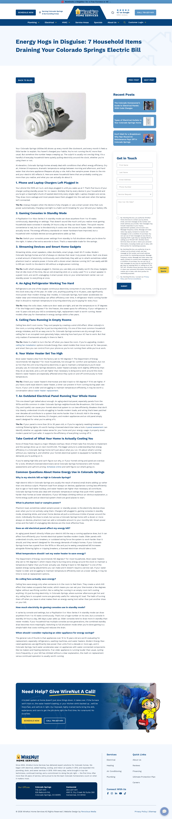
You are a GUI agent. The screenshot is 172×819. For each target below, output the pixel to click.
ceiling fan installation (26, 345)
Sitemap (152, 811)
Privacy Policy (141, 811)
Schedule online (54, 467)
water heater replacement (46, 391)
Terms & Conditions (134, 279)
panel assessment (95, 427)
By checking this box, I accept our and (135, 278)
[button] (124, 22)
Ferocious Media (88, 811)
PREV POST (134, 80)
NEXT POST (149, 80)
